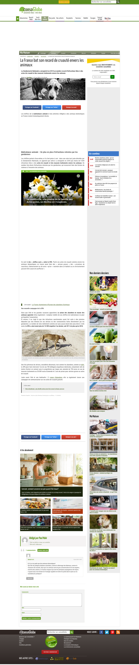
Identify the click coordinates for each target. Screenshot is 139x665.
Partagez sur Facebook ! (32, 107)
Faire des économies (116, 53)
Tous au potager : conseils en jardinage (101, 309)
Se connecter (64, 2)
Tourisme (78, 18)
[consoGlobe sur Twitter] (107, 632)
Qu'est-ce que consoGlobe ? (26, 637)
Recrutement (67, 643)
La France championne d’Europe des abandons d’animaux (51, 305)
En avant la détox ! (95, 344)
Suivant (21, 88)
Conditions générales (25, 645)
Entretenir (93, 53)
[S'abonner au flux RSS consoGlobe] (118, 632)
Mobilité (85, 18)
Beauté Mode (31, 18)
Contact (21, 641)
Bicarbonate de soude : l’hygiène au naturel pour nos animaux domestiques (102, 568)
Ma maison (45, 18)
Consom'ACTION (99, 18)
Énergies (92, 18)
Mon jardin (52, 18)
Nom (23, 607)
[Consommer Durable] (57, 659)
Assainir (63, 53)
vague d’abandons (56, 377)
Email (23, 612)
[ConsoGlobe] (31, 10)
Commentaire (25, 592)
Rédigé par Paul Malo (38, 538)
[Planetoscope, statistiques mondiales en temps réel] (42, 659)
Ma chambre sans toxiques (97, 411)
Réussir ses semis (95, 292)
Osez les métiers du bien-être (98, 391)
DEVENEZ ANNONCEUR (50, 652)
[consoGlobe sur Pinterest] (112, 632)
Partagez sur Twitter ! (52, 107)
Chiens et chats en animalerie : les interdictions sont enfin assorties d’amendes (103, 454)
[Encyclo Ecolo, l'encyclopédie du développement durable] (71, 659)
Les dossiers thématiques (71, 645)
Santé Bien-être (37, 18)
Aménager (43, 53)
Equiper (103, 53)
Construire (73, 53)
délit (82, 365)
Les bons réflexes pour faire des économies (102, 326)
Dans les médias (68, 641)
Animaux (53, 53)
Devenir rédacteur (36, 544)
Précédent (84, 88)
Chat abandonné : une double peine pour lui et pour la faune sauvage (44, 389)
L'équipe (21, 639)
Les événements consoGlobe (72, 647)
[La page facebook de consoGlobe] (101, 632)
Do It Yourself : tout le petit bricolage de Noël (103, 380)
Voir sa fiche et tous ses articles (40, 542)
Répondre (30, 578)
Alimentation (23, 18)
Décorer (84, 53)
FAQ (20, 643)
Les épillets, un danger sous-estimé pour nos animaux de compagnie (102, 530)
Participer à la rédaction (70, 639)
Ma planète (69, 18)
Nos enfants (60, 18)
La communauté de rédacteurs (72, 637)
